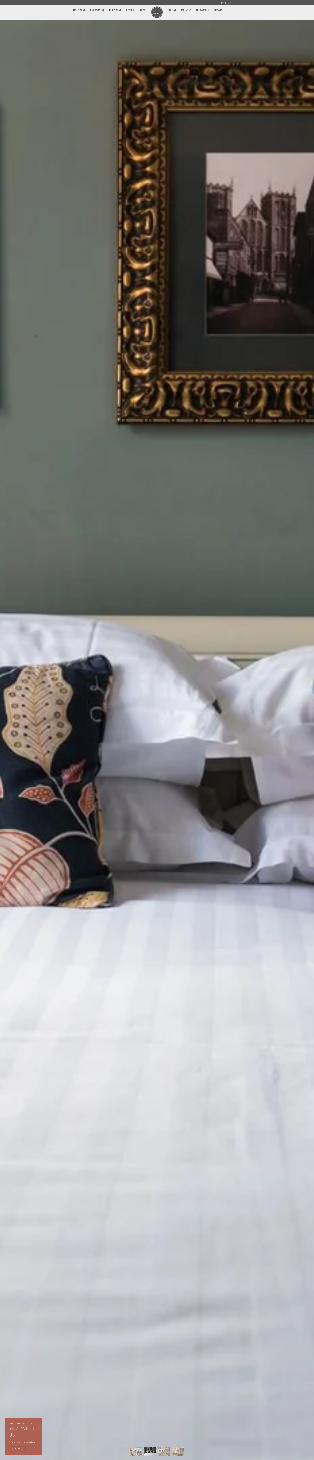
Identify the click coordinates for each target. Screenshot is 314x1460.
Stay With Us (79, 10)
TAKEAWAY (186, 10)
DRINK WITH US (97, 10)
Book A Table (202, 10)
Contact (218, 10)
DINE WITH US (115, 10)
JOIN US (172, 10)
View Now (16, 1449)
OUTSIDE (130, 10)
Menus (142, 10)
